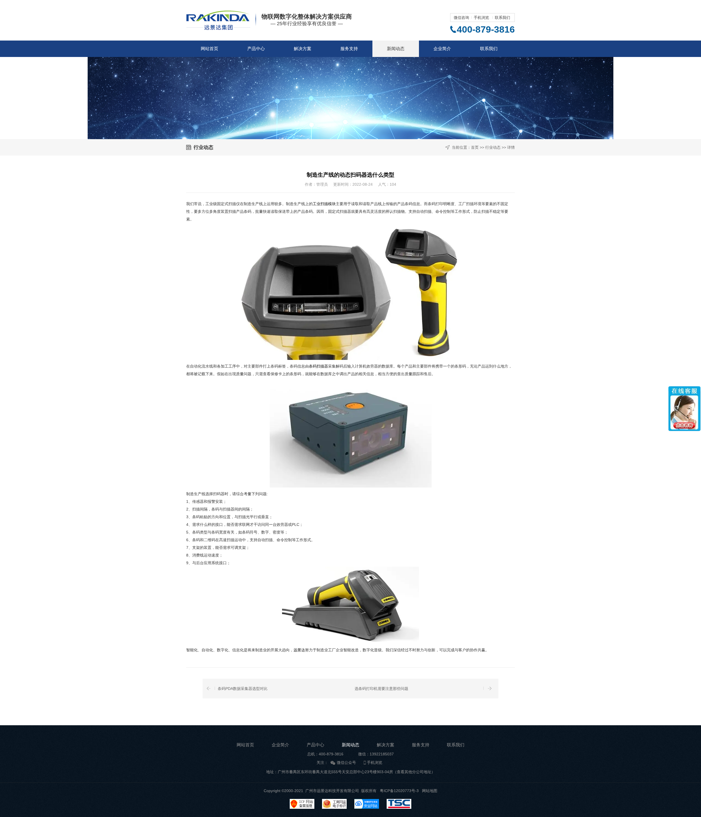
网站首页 (209, 48)
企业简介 (442, 48)
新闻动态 (395, 48)
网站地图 (429, 791)
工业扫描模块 (324, 204)
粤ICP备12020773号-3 (399, 791)
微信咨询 (461, 17)
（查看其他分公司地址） (414, 772)
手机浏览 (481, 17)
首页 (475, 147)
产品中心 (256, 48)
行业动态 (493, 147)
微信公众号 (346, 762)
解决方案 (302, 48)
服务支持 (349, 48)
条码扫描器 (318, 366)
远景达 (299, 650)
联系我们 (502, 17)
